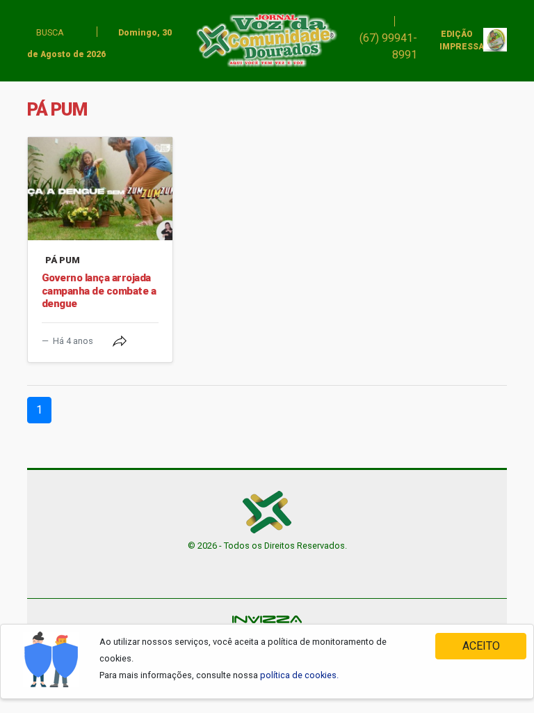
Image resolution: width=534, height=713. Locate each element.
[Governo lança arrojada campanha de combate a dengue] (100, 188)
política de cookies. (299, 675)
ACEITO (481, 645)
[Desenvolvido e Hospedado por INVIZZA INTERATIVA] (267, 618)
